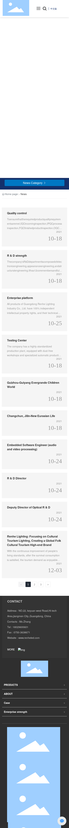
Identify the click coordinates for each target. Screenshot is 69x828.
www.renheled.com (29, 637)
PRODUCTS (11, 685)
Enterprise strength (15, 711)
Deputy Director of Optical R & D (28, 507)
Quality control (17, 213)
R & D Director (16, 478)
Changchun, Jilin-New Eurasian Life (31, 416)
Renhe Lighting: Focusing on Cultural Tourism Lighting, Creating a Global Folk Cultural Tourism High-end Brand (34, 540)
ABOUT (8, 694)
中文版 (53, 8)
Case (7, 703)
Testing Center (17, 340)
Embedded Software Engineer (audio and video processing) (31, 447)
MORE (11, 649)
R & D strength (17, 256)
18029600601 (20, 627)
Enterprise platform (20, 298)
